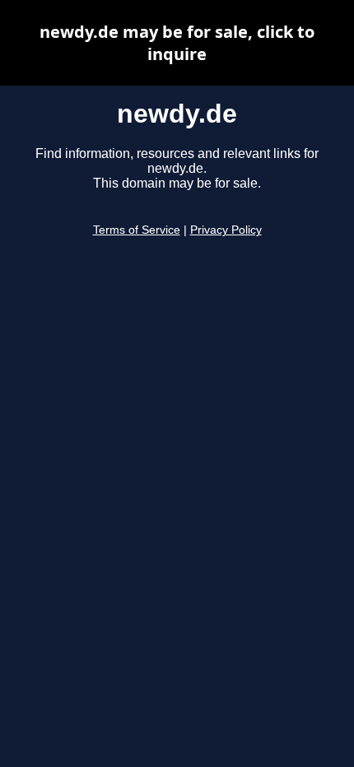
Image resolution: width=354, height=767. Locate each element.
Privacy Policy (226, 230)
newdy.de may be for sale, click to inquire (177, 43)
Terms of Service (136, 230)
